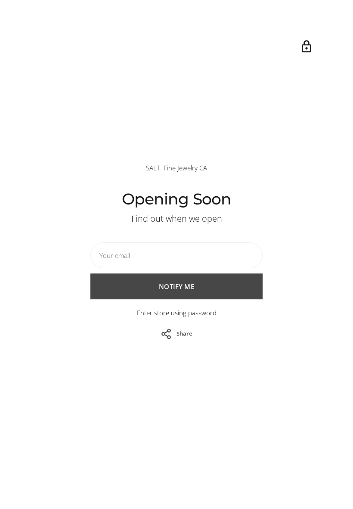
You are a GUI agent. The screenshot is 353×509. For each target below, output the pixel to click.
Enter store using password (177, 312)
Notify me (176, 286)
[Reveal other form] (306, 46)
